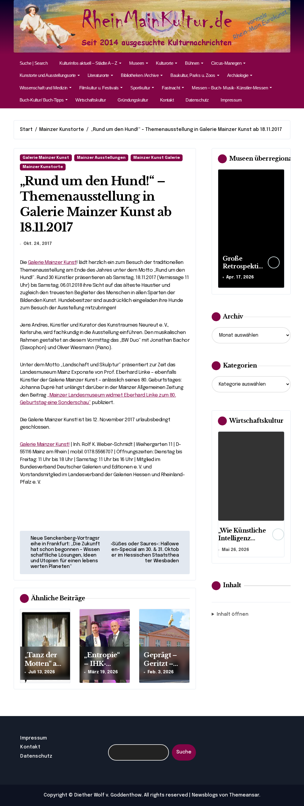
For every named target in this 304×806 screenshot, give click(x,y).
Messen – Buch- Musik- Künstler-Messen (230, 87)
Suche (183, 752)
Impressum (231, 99)
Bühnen (192, 63)
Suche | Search (34, 63)
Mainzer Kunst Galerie (156, 158)
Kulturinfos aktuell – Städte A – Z (88, 63)
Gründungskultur (133, 99)
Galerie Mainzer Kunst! (45, 444)
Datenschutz (197, 99)
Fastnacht (171, 87)
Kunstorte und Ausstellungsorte (48, 75)
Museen (136, 63)
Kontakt (167, 99)
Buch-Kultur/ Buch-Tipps (42, 99)
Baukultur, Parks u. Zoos (192, 75)
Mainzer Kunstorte (43, 167)
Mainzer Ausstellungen (101, 158)
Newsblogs (205, 795)
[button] (278, 228)
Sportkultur (140, 87)
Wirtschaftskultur (90, 99)
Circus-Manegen (226, 63)
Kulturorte (164, 63)
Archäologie (237, 75)
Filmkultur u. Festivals (99, 87)
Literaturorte (98, 75)
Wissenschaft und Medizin (43, 87)
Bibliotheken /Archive (140, 75)
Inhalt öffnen (232, 614)
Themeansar (244, 795)
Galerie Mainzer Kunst (46, 158)
